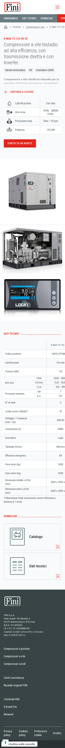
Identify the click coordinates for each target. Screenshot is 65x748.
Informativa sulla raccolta (19, 744)
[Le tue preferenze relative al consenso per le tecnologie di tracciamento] (6, 742)
